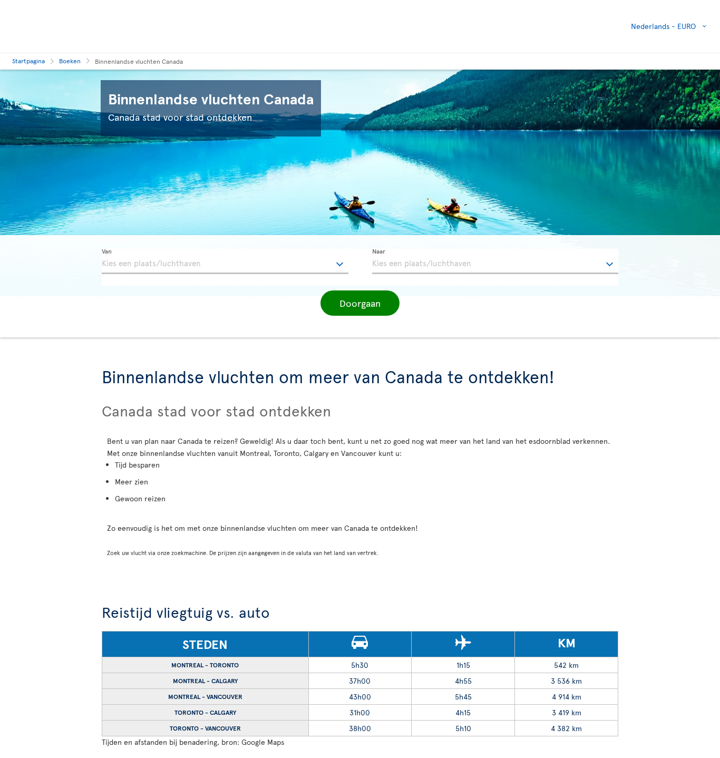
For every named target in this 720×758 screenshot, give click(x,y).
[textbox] (225, 261)
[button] (360, 303)
